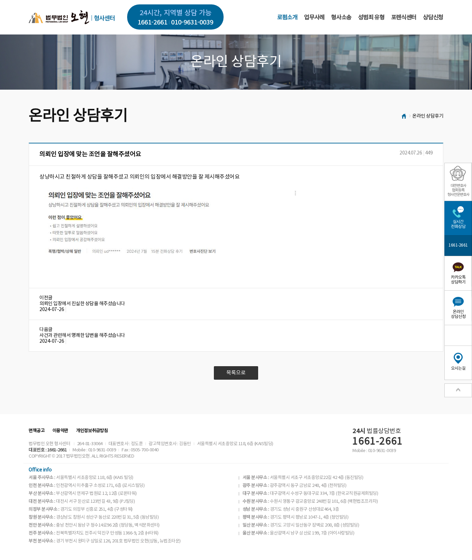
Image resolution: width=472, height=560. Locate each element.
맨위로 (458, 390)
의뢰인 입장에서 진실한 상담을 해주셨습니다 (82, 304)
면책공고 (37, 430)
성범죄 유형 (371, 17)
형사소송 (341, 17)
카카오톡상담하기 (458, 279)
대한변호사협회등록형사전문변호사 (458, 190)
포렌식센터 (403, 17)
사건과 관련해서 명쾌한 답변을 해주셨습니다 (82, 335)
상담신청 (433, 17)
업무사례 (314, 17)
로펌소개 (287, 17)
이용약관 (60, 430)
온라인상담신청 (458, 314)
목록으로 (236, 373)
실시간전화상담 (458, 224)
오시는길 (458, 368)
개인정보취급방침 (92, 430)
